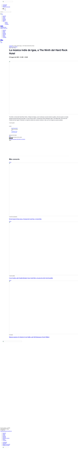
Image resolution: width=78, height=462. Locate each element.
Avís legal (4, 5)
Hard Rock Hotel (14, 128)
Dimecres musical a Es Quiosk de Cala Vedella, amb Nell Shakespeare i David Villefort (29, 337)
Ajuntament (5, 4)
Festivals (4, 437)
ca (1, 39)
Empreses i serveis (6, 438)
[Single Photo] (17, 139)
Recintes (4, 436)
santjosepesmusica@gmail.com (6, 431)
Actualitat (4, 440)
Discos (4, 439)
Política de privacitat (6, 6)
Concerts (10, 45)
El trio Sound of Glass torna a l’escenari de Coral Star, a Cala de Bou (25, 219)
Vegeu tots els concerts (13, 46)
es (5, 9)
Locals (4, 435)
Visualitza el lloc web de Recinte (14, 132)
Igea (10, 136)
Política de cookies (6, 445)
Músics (4, 434)
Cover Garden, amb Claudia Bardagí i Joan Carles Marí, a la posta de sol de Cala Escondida (31, 278)
